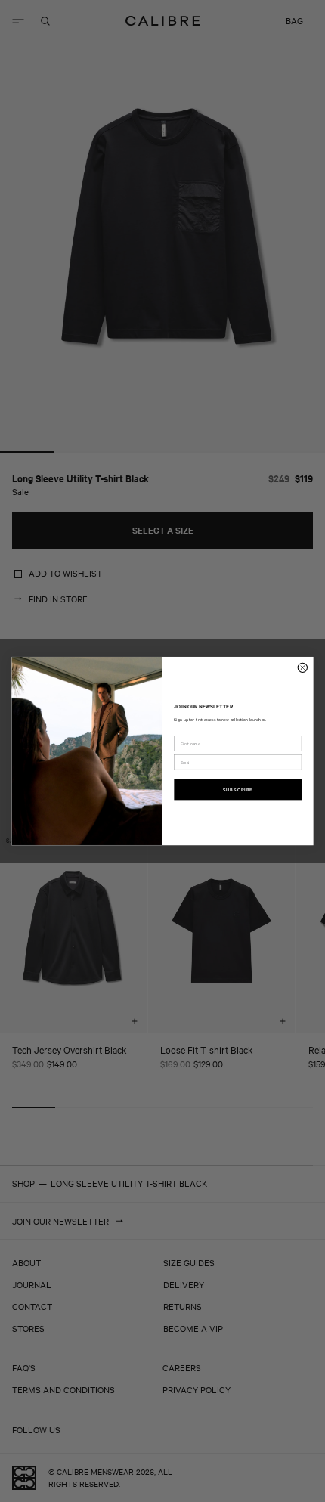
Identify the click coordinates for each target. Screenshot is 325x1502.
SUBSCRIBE (238, 789)
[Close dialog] (302, 667)
